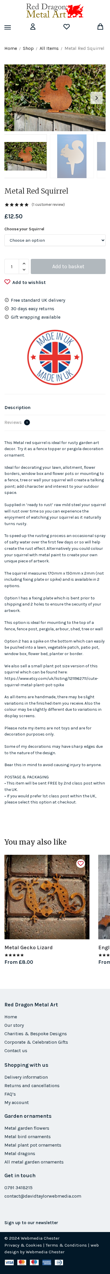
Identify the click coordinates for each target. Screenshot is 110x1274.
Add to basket (68, 266)
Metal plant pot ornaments (32, 1145)
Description (17, 407)
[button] (96, 98)
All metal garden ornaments (34, 1162)
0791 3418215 (18, 1187)
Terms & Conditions (66, 1245)
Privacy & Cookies (23, 1245)
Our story (14, 1025)
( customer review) (48, 204)
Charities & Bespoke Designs (35, 1033)
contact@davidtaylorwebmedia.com (42, 1196)
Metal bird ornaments (27, 1136)
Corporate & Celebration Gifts (36, 1042)
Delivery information (26, 1077)
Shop (28, 48)
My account (16, 1102)
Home (10, 48)
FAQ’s (10, 1094)
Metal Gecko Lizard (28, 947)
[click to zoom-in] (55, 97)
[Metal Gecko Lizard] (46, 897)
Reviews (16, 422)
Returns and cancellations (32, 1085)
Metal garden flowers (26, 1128)
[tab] (55, 407)
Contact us (15, 1050)
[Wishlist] (80, 863)
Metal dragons (19, 1153)
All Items (49, 48)
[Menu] (13, 27)
